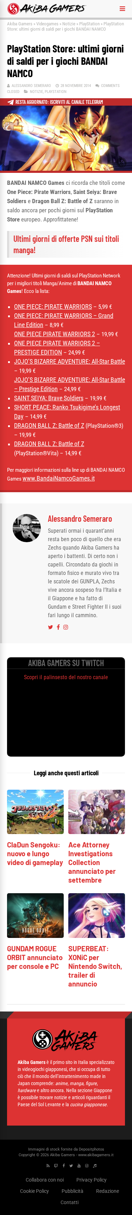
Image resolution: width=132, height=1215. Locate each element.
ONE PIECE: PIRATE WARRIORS (53, 306)
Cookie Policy (34, 1191)
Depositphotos (91, 1149)
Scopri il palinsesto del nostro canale (66, 677)
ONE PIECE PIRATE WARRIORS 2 (54, 334)
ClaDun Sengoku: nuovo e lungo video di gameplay (35, 853)
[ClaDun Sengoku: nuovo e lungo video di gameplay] (35, 832)
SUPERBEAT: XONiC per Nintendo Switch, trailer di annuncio (95, 966)
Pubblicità (72, 1191)
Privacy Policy (91, 1180)
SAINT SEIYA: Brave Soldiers (48, 398)
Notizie (68, 23)
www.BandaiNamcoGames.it (59, 478)
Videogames (47, 23)
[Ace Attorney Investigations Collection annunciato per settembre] (96, 832)
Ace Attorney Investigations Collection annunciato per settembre (92, 862)
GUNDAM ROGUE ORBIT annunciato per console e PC (35, 957)
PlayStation (89, 23)
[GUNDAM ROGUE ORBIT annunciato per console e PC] (35, 936)
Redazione (107, 1191)
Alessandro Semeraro (31, 85)
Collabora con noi (45, 1180)
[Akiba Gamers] (47, 13)
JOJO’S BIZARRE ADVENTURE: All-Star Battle (69, 361)
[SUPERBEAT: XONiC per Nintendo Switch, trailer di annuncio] (96, 936)
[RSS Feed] (48, 1166)
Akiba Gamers (19, 23)
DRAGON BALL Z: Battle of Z (49, 425)
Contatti (69, 1202)
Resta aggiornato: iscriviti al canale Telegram (59, 102)
